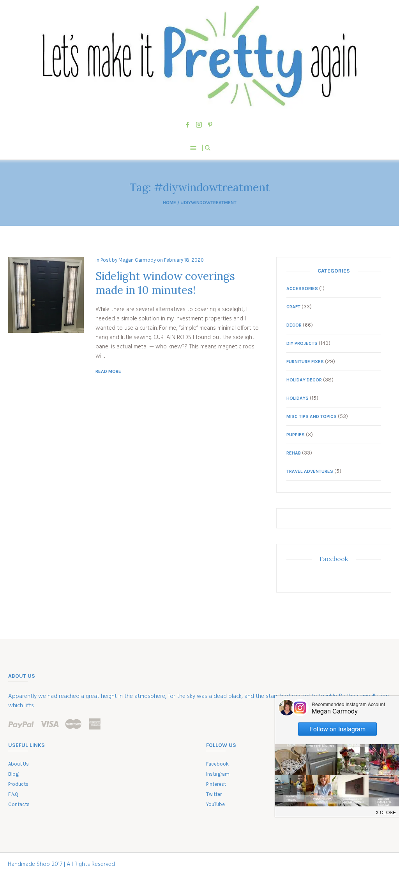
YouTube (215, 804)
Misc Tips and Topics (311, 416)
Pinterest (216, 784)
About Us (18, 764)
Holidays (297, 398)
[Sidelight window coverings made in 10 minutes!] (46, 295)
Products (18, 784)
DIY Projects (302, 343)
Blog (13, 774)
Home (169, 202)
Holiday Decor (304, 380)
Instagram (218, 774)
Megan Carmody (137, 260)
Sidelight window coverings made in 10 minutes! (165, 283)
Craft (293, 306)
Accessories (302, 288)
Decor (294, 325)
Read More (108, 371)
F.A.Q (13, 794)
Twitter (214, 794)
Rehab (293, 453)
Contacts (19, 804)
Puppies (295, 434)
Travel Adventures (309, 471)
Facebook (334, 559)
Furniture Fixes (305, 361)
